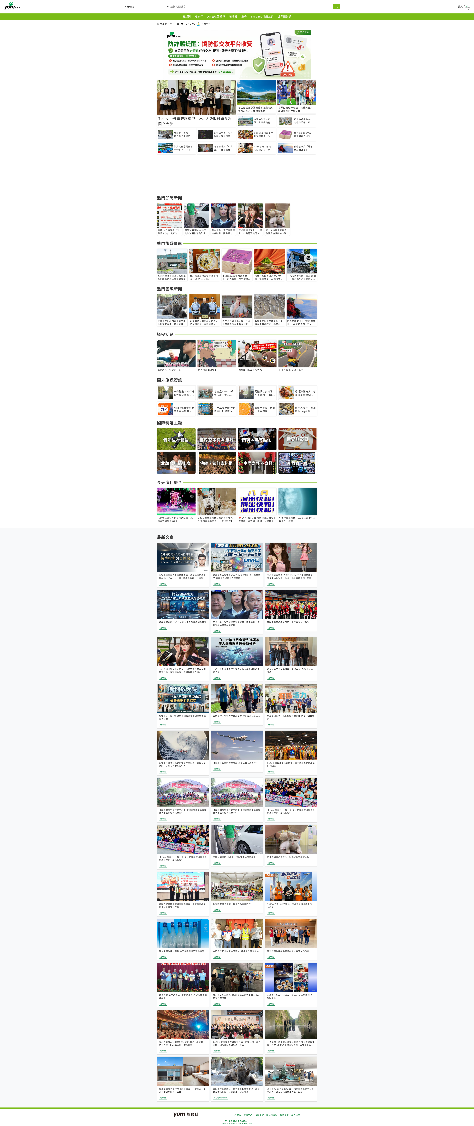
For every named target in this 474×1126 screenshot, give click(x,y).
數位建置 (284, 1115)
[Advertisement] (231, 175)
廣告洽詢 (295, 1115)
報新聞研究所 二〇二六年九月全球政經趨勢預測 (183, 622)
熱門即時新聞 (169, 198)
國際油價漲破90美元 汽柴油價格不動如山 (234, 857)
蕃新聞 (186, 16)
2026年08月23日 (166, 24)
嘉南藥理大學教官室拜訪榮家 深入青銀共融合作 (236, 716)
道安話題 (165, 334)
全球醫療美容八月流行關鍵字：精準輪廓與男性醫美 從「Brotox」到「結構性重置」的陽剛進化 (182, 578)
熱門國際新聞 (169, 289)
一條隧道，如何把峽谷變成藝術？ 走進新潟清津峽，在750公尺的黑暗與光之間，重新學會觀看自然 (291, 1045)
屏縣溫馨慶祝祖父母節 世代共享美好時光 (288, 622)
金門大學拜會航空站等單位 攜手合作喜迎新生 (236, 951)
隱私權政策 (271, 1115)
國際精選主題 (169, 422)
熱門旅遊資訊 (169, 243)
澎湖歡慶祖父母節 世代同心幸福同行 (232, 904)
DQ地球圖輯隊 (216, 16)
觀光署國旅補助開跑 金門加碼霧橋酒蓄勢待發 (181, 951)
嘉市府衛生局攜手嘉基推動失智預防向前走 (288, 951)
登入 (460, 6)
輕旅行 (199, 16)
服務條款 (259, 1115)
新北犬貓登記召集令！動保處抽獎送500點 (288, 857)
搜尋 (244, 16)
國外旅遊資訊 (169, 380)
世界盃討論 (284, 16)
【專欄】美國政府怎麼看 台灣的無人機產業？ (235, 763)
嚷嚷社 (233, 16)
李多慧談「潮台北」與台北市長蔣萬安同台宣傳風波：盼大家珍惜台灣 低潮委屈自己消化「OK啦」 (183, 672)
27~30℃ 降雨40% (198, 23)
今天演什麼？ (169, 482)
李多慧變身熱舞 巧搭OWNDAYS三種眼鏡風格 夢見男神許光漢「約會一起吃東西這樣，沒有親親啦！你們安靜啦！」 (290, 578)
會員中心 (248, 1115)
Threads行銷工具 (262, 16)
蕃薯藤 (11, 6)
